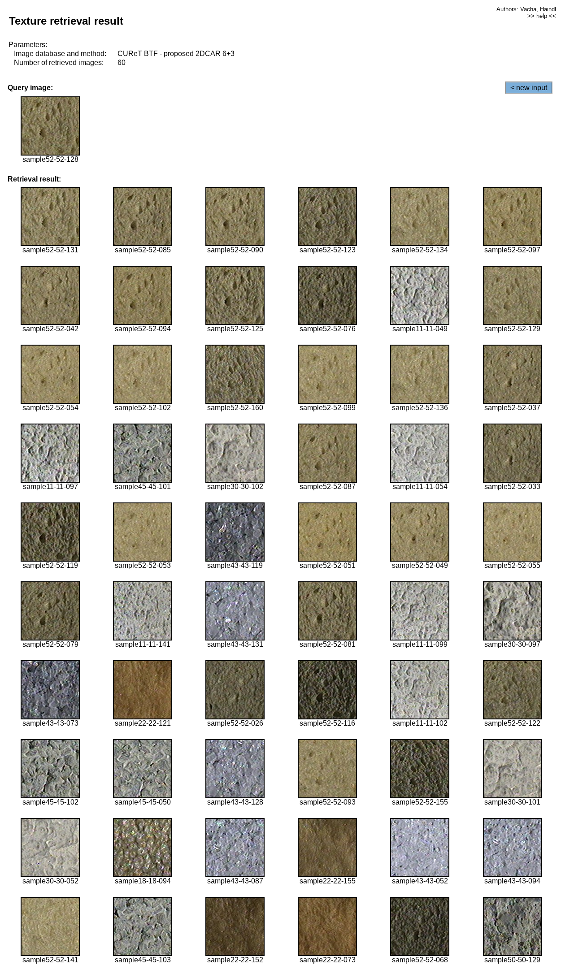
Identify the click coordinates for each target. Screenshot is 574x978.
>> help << (541, 16)
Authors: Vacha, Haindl (526, 9)
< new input (528, 87)
